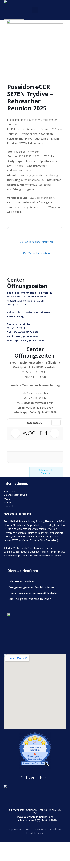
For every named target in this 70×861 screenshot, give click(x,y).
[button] (35, 10)
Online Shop (10, 506)
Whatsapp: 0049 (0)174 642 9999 (25, 340)
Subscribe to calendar (46, 471)
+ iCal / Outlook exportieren (36, 253)
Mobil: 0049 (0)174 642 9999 (22, 336)
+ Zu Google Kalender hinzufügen (36, 242)
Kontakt (8, 502)
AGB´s (7, 498)
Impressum (10, 491)
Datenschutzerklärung (15, 494)
